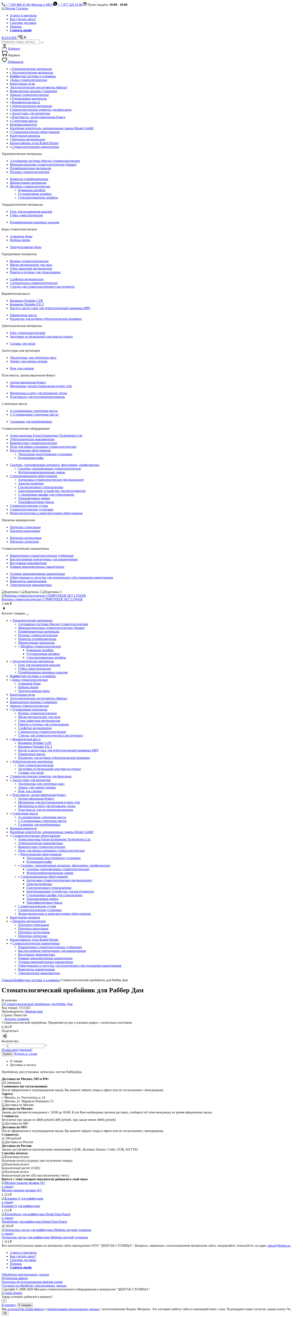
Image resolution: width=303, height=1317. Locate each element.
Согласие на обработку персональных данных (34, 1285)
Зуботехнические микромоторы (32, 439)
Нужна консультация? (17, 1050)
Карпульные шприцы (25, 917)
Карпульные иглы (22, 694)
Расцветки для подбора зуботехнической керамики (46, 319)
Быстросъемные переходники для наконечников (44, 559)
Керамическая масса (26, 739)
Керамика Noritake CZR (26, 300)
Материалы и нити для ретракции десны (38, 393)
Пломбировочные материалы (30, 168)
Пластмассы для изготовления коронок (37, 397)
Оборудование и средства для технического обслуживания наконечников (61, 577)
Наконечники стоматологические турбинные (42, 555)
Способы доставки (23, 23)
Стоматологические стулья (29, 505)
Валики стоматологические (29, 261)
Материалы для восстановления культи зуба (41, 386)
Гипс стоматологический (27, 333)
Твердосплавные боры (25, 247)
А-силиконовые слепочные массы (34, 411)
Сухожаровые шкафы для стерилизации (46, 494)
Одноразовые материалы (29, 709)
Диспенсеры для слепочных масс (33, 357)
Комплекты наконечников (28, 581)
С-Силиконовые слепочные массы (34, 414)
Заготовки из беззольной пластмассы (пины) (41, 336)
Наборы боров (20, 240)
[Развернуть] (27, 614)
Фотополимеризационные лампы (41, 472)
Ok (5, 1313)
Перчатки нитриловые (26, 538)
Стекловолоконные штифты (38, 197)
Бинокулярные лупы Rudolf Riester (34, 939)
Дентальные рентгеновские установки (45, 454)
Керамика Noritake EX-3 (27, 304)
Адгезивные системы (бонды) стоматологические (45, 161)
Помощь (16, 26)
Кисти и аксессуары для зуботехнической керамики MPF (50, 308)
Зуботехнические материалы (32, 761)
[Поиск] (42, 42)
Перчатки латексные (24, 541)
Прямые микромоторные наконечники (37, 566)
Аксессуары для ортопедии (31, 780)
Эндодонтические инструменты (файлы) (38, 698)
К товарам (25, 1305)
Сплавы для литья (22, 343)
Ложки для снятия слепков (28, 361)
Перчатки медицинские (29, 921)
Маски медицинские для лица (31, 264)
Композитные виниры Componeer (33, 702)
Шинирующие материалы (28, 182)
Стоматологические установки (31, 509)
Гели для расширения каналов (31, 211)
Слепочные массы (25, 813)
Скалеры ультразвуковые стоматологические (49, 468)
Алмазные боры (21, 236)
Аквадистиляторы (31, 483)
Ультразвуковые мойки (34, 498)
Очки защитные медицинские (31, 268)
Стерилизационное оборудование (33, 476)
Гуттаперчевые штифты (35, 194)
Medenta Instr (34, 1011)
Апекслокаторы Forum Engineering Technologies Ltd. (46, 435)
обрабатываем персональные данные (73, 1309)
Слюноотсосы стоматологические (34, 283)
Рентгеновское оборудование (30, 450)
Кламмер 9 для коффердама (21, 1206)
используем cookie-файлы (26, 1309)
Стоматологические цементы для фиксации (41, 776)
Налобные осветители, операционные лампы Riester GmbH (51, 832)
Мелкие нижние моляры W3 (22, 1190)
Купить (7, 1053)
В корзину (9, 1305)
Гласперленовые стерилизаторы (40, 487)
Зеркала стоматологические (29, 705)
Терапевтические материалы (32, 620)
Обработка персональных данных (25, 1274)
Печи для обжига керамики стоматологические (43, 446)
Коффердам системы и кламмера (33, 676)
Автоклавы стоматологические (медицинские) (51, 479)
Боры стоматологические (30, 679)
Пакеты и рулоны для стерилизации (35, 272)
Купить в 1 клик (25, 1053)
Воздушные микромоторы (28, 563)
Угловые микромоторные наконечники (37, 573)
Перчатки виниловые (25, 531)
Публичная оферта (15, 1278)
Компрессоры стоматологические (33, 443)
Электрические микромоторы (31, 585)
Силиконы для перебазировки (31, 421)
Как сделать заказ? (23, 19)
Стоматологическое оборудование (36, 835)
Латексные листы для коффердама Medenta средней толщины (45, 1237)
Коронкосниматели (23, 828)
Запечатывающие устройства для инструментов (52, 491)
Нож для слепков (22, 368)
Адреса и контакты (23, 15)
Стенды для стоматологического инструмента (42, 286)
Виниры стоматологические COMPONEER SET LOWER (42, 599)
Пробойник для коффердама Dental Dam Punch (34, 1221)
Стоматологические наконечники (36, 943)
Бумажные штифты (31, 190)
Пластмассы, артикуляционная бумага (39, 795)
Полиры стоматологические (29, 172)
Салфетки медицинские (26, 279)
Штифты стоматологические (30, 186)
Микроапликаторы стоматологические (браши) (43, 164)
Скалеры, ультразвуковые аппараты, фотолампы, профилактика (54, 465)
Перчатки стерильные (25, 527)
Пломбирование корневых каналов (34, 222)
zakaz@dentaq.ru (279, 1245)
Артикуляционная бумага (28, 382)
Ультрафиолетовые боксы (36, 502)
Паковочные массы (23, 315)
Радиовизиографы (31, 458)
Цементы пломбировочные (29, 179)
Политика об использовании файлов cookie (32, 1282)
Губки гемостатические (26, 215)
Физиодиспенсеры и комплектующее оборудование (46, 513)
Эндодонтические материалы (33, 661)
